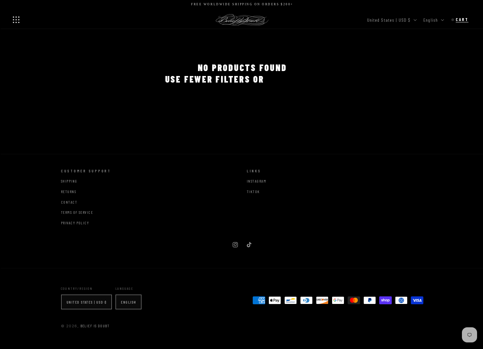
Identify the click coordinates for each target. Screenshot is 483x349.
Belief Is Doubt (95, 325)
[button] (16, 20)
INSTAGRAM (256, 181)
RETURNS (68, 191)
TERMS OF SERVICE (77, 212)
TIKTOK (253, 191)
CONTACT (69, 202)
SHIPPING (69, 181)
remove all (293, 79)
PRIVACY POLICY (75, 222)
